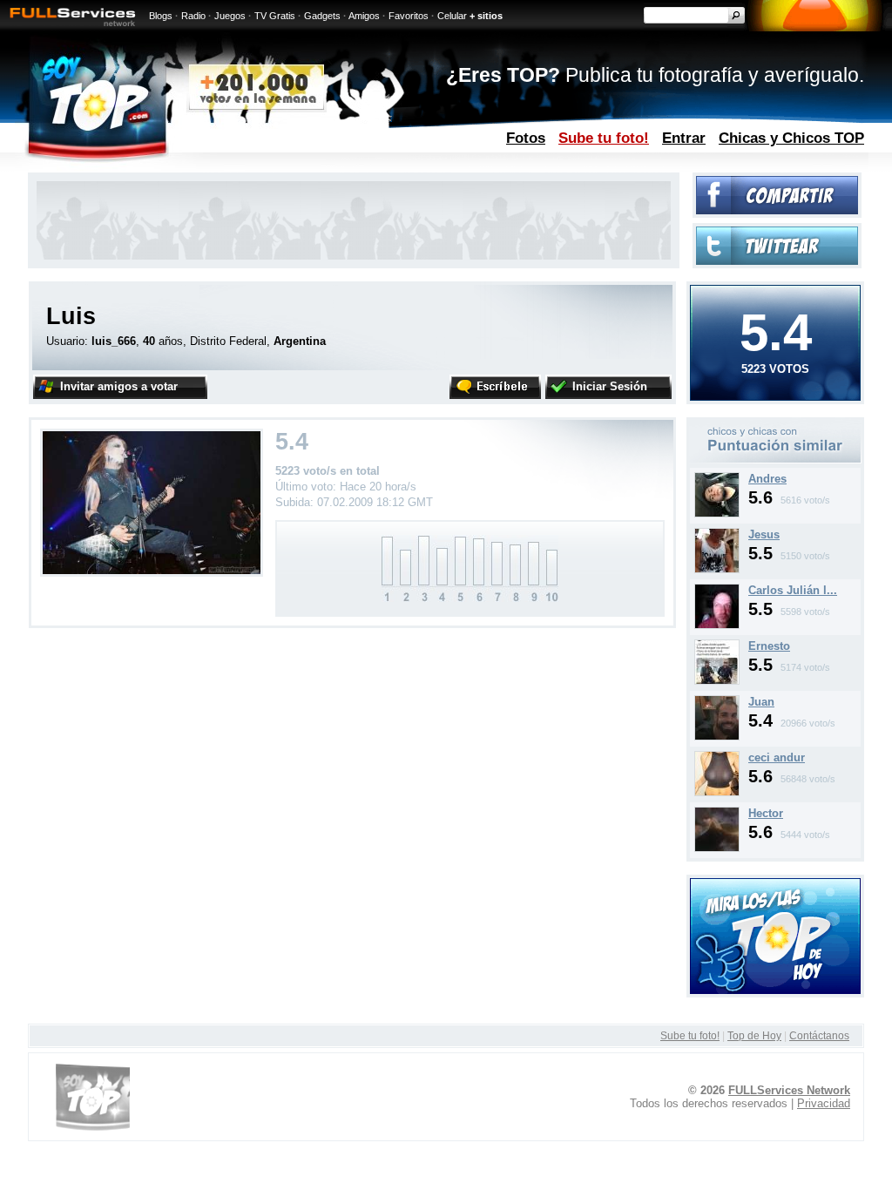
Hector (765, 813)
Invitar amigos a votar (119, 386)
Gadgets (322, 15)
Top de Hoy (754, 1036)
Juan (761, 701)
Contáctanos (819, 1036)
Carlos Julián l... (792, 590)
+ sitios (486, 15)
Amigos (364, 15)
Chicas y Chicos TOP (791, 137)
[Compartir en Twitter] (777, 260)
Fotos (525, 137)
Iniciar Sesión (609, 386)
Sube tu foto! (603, 137)
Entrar (684, 137)
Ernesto (769, 645)
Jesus (764, 534)
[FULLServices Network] (68, 27)
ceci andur (776, 757)
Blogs (160, 15)
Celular (452, 15)
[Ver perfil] (717, 513)
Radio (193, 15)
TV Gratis (274, 15)
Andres (767, 478)
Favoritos (409, 15)
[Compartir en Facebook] (777, 210)
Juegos (230, 15)
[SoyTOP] (170, 168)
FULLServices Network (789, 1090)
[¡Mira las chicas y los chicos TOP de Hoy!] (775, 990)
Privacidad (823, 1103)
